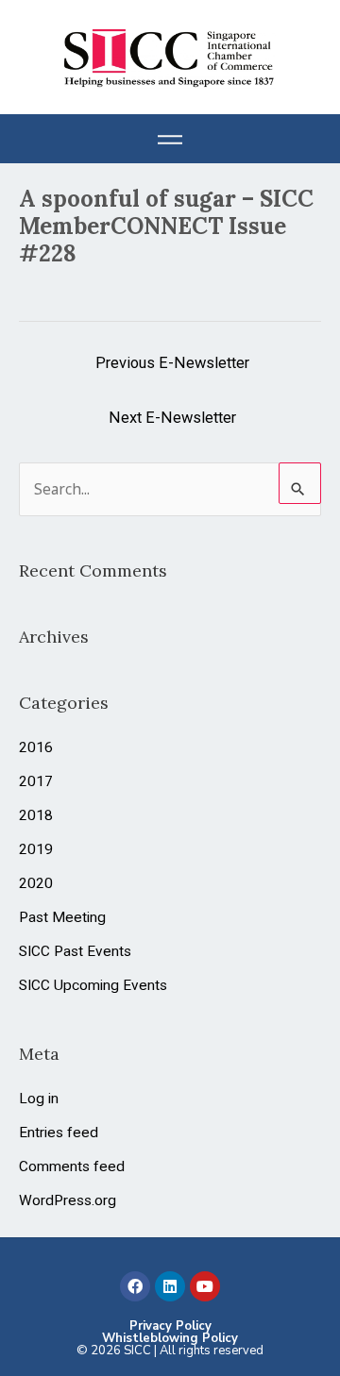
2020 (36, 883)
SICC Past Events (75, 951)
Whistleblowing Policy (170, 1338)
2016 (36, 747)
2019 (36, 849)
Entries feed (58, 1132)
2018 (36, 815)
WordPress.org (67, 1200)
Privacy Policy (170, 1325)
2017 (36, 781)
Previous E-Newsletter (172, 363)
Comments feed (72, 1166)
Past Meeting (62, 917)
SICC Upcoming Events (93, 985)
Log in (39, 1098)
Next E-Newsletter (172, 418)
